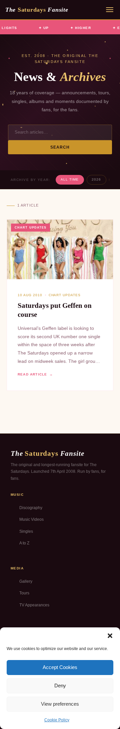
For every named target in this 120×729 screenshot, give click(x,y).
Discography (30, 507)
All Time (70, 179)
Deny (60, 685)
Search (60, 147)
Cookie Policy (56, 720)
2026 (96, 179)
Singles (26, 531)
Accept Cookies (60, 667)
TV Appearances (34, 605)
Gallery (25, 581)
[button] (110, 635)
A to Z (24, 543)
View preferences (60, 704)
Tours (24, 593)
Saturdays (36, 9)
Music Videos (31, 519)
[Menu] (110, 9)
